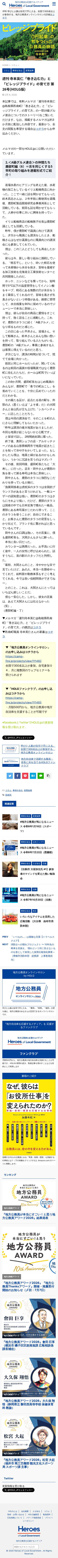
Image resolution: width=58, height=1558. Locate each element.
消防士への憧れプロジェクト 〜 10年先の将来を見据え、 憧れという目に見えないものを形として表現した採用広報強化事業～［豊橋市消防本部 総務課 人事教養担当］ (33, 952)
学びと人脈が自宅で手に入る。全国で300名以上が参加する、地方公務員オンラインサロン (38, 749)
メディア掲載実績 (33, 1518)
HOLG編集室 (33, 1514)
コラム (8, 790)
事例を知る (18, 790)
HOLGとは (12, 1511)
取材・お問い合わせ (15, 1514)
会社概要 (25, 1511)
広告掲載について (14, 1518)
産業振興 (28, 790)
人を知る (36, 1511)
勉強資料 (46, 1514)
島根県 (8, 795)
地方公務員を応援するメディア (29, 1541)
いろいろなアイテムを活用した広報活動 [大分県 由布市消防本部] (37, 921)
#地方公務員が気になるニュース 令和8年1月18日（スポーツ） (37, 826)
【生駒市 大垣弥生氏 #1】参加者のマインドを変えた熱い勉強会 (37, 874)
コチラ (40, 128)
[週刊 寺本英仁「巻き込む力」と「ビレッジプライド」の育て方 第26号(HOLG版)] (33, 776)
